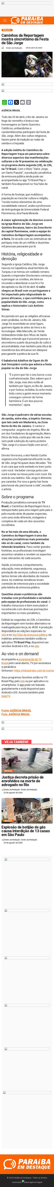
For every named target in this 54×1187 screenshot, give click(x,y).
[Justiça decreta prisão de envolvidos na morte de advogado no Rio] (27, 761)
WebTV (6, 696)
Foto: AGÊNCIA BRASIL (16, 714)
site (4, 634)
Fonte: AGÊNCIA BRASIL (16, 710)
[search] (48, 20)
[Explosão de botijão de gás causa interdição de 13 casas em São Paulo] (27, 811)
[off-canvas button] (5, 20)
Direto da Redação (14, 48)
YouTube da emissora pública (29, 634)
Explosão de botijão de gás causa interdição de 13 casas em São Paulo (26, 831)
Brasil (7, 30)
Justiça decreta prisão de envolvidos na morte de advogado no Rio (23, 781)
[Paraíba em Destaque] (27, 20)
